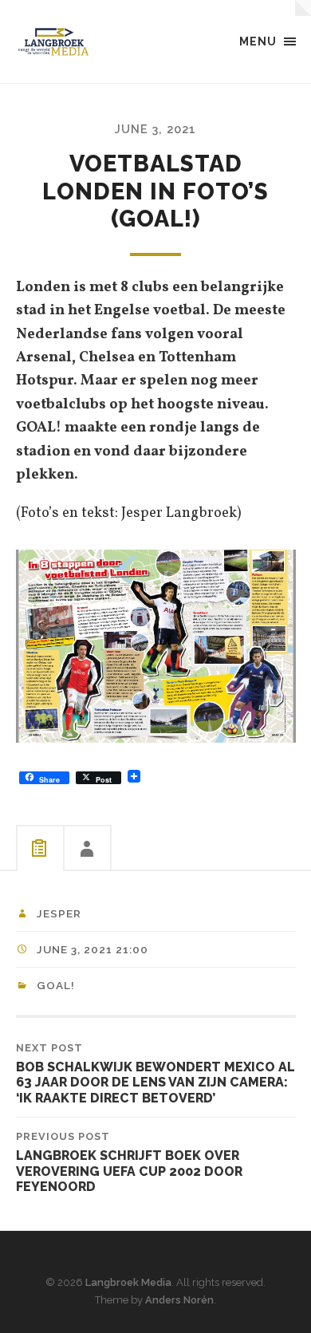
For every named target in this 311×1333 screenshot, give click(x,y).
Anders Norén (179, 1300)
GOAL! (56, 985)
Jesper (59, 913)
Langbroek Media (128, 1282)
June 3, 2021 (155, 129)
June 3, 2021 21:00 (92, 949)
